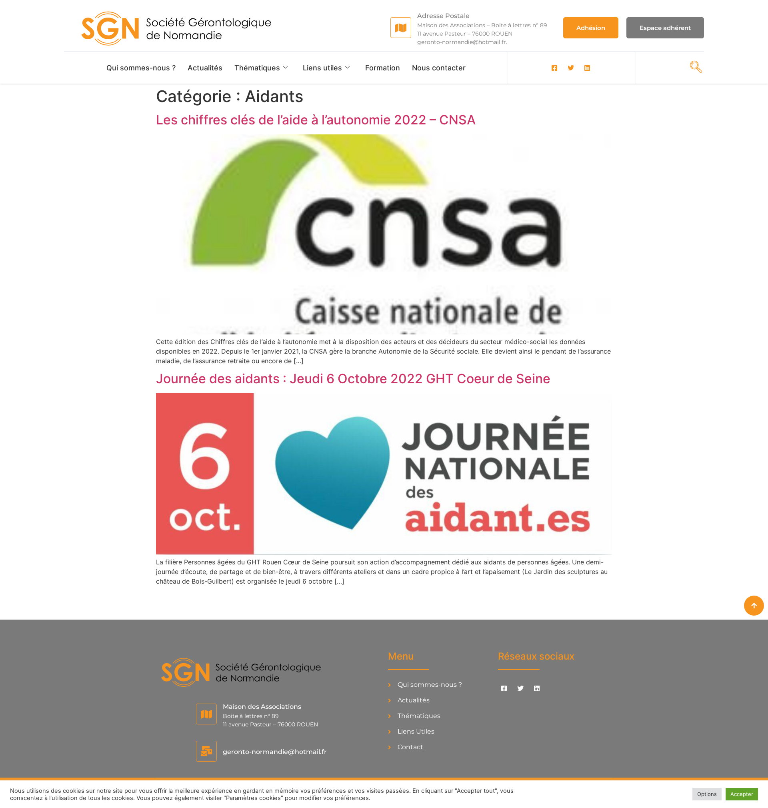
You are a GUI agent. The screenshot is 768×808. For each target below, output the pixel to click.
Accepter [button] (741, 794)
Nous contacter (439, 68)
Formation (382, 68)
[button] (694, 67)
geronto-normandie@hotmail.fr (275, 752)
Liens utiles (322, 68)
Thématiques (257, 68)
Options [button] (707, 794)
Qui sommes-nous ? (141, 68)
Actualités (205, 68)
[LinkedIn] (587, 68)
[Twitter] (571, 68)
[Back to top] (754, 606)
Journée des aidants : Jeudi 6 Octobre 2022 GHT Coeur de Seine (353, 378)
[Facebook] (554, 68)
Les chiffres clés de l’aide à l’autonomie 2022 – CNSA (316, 120)
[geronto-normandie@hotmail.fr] (206, 751)
